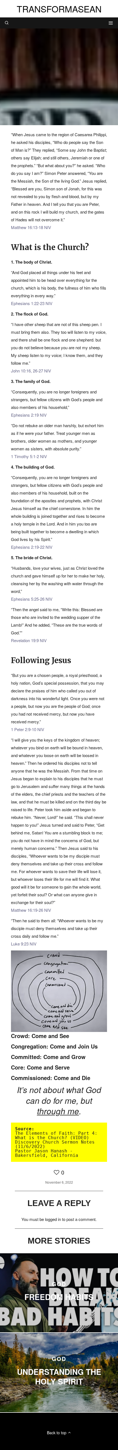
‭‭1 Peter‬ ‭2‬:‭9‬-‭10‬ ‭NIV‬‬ (27, 729)
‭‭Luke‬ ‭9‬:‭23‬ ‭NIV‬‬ (23, 944)
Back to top (57, 1432)
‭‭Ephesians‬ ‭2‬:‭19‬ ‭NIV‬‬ (29, 415)
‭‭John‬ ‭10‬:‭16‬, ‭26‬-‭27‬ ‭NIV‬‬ (31, 371)
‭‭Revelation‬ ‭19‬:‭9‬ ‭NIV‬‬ (29, 640)
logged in (53, 1219)
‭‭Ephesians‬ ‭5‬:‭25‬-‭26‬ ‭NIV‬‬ (31, 599)
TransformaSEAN (59, 8)
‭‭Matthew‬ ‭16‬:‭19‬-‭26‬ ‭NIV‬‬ (31, 910)
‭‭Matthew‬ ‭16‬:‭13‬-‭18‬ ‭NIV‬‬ (31, 227)
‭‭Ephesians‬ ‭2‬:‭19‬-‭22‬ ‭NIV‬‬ (31, 547)
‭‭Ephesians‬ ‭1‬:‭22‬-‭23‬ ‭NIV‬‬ (31, 303)
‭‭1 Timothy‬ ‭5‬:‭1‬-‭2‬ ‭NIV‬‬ (29, 456)
